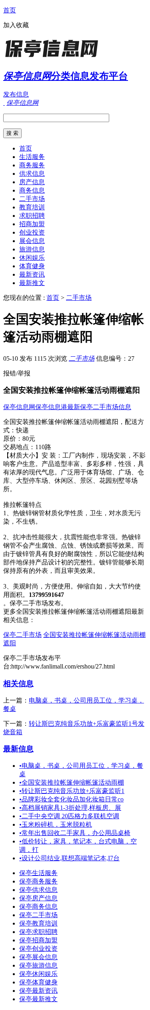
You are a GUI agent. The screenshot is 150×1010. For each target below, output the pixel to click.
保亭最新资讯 (38, 990)
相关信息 (18, 683)
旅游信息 (32, 249)
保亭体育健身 (38, 982)
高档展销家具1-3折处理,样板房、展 (70, 807)
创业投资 (32, 232)
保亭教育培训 (38, 923)
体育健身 (32, 266)
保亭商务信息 (38, 906)
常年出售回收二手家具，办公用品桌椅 (74, 832)
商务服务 (32, 165)
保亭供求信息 (38, 889)
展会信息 (32, 240)
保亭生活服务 (38, 872)
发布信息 (16, 94)
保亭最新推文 (38, 999)
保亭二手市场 (22, 634)
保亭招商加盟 (38, 940)
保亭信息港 (51, 407)
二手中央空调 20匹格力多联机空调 (69, 816)
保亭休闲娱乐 (38, 973)
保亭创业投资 (38, 948)
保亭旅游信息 (38, 965)
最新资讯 (32, 274)
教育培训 (32, 207)
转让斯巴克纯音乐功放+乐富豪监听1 (71, 790)
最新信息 (18, 749)
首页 (9, 10)
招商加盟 (32, 224)
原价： (12, 438)
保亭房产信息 (38, 898)
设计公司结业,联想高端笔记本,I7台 (69, 858)
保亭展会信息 (38, 957)
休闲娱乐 (32, 257)
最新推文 (32, 282)
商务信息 (32, 190)
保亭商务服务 (38, 881)
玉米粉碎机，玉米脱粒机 (55, 824)
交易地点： (19, 447)
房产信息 (32, 182)
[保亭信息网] (53, 57)
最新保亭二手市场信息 (99, 407)
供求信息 (32, 173)
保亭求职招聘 (38, 931)
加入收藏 (16, 25)
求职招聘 (32, 215)
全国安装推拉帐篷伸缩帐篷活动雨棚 (71, 782)
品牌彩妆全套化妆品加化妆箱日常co (71, 799)
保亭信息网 (19, 407)
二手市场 (32, 198)
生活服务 (32, 156)
